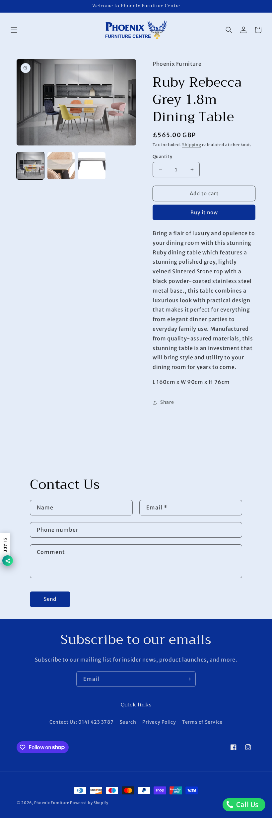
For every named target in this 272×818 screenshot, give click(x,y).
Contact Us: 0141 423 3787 (81, 722)
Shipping (191, 144)
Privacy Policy (159, 722)
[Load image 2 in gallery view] (61, 166)
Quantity (162, 156)
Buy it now (204, 212)
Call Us (247, 804)
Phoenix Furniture (51, 802)
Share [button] (167, 402)
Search (128, 722)
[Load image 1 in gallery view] (30, 166)
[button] (14, 30)
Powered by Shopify (89, 802)
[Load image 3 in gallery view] (91, 166)
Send (50, 599)
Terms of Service (202, 722)
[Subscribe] (188, 679)
